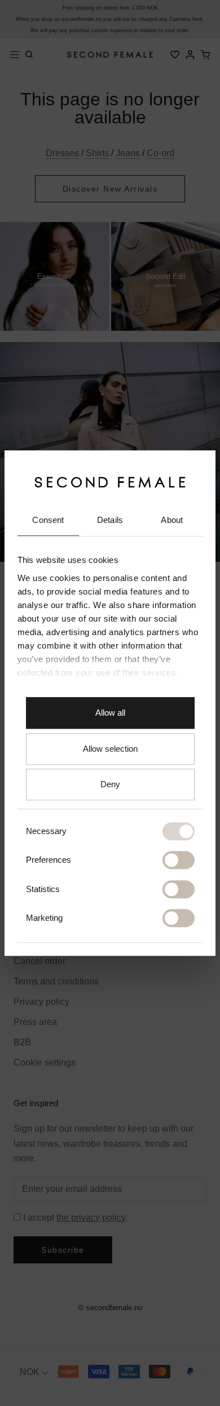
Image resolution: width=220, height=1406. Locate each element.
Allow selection (110, 748)
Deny (110, 785)
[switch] (178, 860)
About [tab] (172, 520)
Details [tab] (110, 520)
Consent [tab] (48, 520)
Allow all (110, 713)
